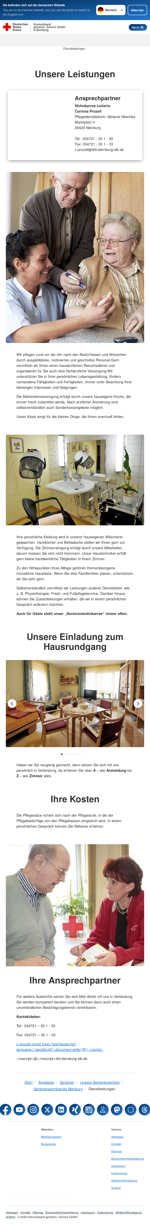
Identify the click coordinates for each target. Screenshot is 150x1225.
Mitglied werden (51, 1137)
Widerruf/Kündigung (124, 1180)
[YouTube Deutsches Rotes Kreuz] (19, 1109)
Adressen (117, 1137)
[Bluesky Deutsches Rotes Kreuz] (130, 1109)
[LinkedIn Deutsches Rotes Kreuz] (61, 1109)
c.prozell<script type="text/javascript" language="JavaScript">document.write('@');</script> (59, 1046)
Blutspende (48, 1144)
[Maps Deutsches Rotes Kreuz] (103, 1109)
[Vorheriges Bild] (138, 703)
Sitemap (116, 1151)
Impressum (118, 1166)
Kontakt (116, 1144)
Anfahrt (116, 1188)
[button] (62, 754)
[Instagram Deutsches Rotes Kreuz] (33, 1109)
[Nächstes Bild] (12, 703)
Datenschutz (119, 1173)
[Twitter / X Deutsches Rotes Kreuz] (47, 1109)
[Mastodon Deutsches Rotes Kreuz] (117, 1109)
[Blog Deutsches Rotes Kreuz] (89, 1109)
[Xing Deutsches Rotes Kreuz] (75, 1109)
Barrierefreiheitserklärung (127, 1159)
